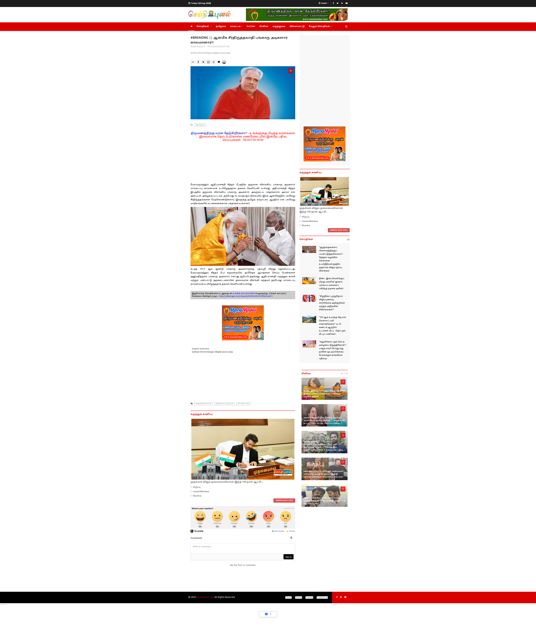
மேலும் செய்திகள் (319, 26)
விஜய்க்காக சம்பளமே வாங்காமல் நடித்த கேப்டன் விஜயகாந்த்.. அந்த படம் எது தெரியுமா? (324, 501)
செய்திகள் (203, 26)
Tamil (323, 3)
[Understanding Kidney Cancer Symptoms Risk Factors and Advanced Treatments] (309, 298)
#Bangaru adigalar (224, 404)
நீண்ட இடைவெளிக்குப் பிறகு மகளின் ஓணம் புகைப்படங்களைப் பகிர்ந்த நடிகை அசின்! (324, 394)
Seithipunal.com (205, 597)
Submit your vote (284, 500)
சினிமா (263, 26)
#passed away (244, 404)
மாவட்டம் (235, 26)
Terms (298, 597)
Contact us (322, 597)
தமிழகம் (221, 26)
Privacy (309, 597)
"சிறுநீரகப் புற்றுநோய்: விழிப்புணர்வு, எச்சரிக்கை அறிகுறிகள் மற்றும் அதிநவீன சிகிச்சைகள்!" (332, 303)
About (288, 597)
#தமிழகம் (200, 125)
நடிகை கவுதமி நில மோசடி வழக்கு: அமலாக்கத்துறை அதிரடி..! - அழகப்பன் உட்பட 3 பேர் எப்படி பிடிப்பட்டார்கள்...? (324, 421)
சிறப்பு (196, 487)
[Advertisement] (243, 161)
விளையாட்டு (297, 26)
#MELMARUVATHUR (203, 404)
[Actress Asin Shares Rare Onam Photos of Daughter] (309, 280)
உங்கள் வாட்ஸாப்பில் (243, 293)
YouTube (251, 26)
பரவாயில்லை (201, 491)
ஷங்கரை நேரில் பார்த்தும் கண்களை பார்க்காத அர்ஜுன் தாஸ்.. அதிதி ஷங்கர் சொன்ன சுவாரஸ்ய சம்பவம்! (324, 474)
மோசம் (197, 496)
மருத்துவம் (279, 26)
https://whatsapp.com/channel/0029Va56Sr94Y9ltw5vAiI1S (246, 296)
